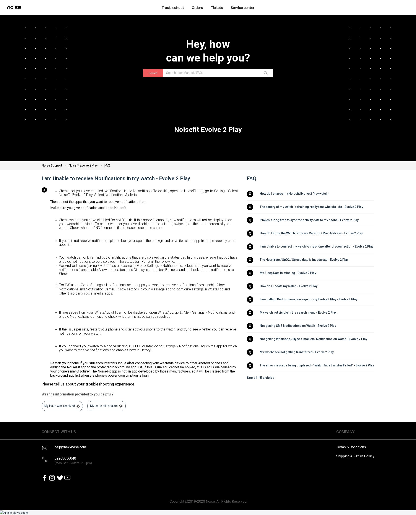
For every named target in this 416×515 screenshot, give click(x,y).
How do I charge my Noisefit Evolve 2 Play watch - (295, 193)
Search (153, 73)
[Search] (266, 73)
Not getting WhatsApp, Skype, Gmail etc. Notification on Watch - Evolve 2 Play (313, 339)
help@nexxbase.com (70, 447)
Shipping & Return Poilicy (355, 456)
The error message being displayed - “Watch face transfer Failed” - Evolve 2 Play (317, 365)
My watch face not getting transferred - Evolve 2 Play (297, 352)
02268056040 (73, 460)
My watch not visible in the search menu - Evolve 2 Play (298, 312)
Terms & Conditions (351, 447)
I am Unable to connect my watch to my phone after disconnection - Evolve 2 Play (316, 246)
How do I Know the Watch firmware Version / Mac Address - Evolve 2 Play (311, 233)
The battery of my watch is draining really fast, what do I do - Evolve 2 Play (311, 207)
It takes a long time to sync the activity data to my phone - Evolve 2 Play (309, 220)
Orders (197, 7)
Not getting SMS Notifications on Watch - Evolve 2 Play (298, 325)
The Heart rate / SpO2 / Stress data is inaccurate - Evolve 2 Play (304, 259)
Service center (242, 7)
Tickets (217, 7)
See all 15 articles (260, 378)
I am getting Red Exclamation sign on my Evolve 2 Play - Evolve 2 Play (308, 299)
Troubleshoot (173, 7)
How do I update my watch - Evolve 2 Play (288, 286)
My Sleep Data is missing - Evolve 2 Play (288, 273)
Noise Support (52, 165)
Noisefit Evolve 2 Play (83, 165)
